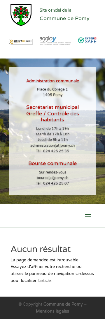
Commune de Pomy (63, 304)
